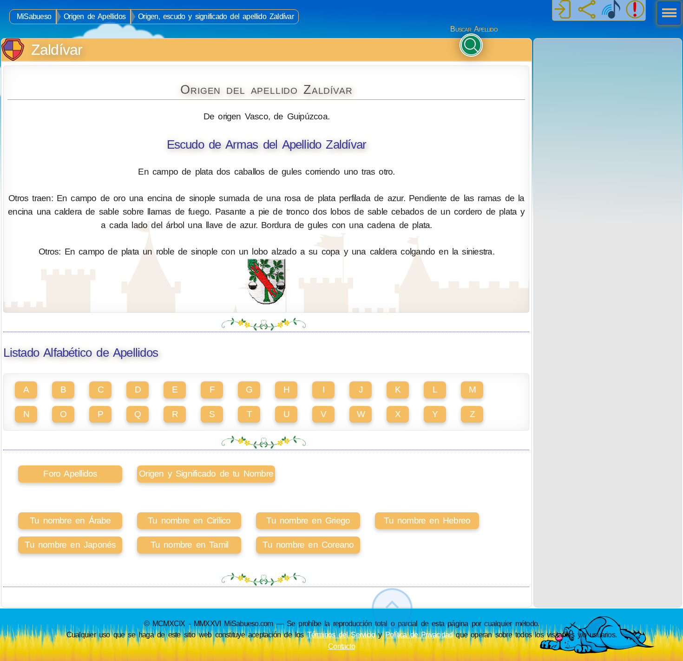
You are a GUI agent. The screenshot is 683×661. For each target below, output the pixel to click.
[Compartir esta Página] (587, 10)
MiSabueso (34, 16)
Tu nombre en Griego (308, 520)
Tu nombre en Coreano (308, 545)
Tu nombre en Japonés (70, 545)
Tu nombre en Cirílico (189, 520)
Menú (666, 14)
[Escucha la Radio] (611, 10)
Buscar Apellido (473, 29)
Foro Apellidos (70, 473)
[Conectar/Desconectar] (562, 10)
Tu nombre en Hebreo (427, 520)
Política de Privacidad (419, 634)
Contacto (341, 646)
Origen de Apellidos (94, 16)
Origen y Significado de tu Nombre (206, 473)
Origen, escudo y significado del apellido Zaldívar (216, 16)
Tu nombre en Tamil (190, 545)
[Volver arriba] (392, 608)
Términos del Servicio (341, 634)
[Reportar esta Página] (635, 10)
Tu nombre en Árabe (70, 520)
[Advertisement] (608, 97)
